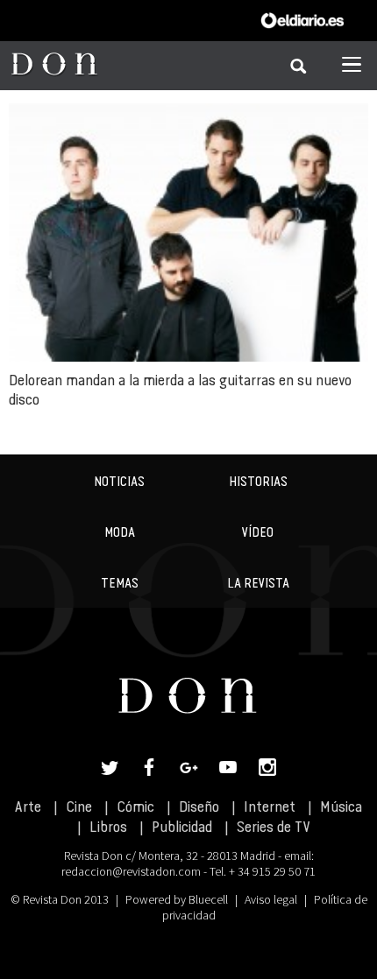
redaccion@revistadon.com (131, 871)
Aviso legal (271, 899)
